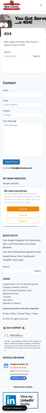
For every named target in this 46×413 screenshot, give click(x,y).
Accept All (23, 209)
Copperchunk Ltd (19, 364)
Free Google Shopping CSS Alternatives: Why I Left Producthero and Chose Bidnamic (22, 244)
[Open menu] (41, 5)
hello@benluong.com (21, 168)
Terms (35, 313)
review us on (17, 378)
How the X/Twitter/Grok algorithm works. (22, 252)
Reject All (23, 221)
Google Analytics (11, 183)
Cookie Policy (24, 313)
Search (7, 52)
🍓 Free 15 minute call (13, 408)
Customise (23, 215)
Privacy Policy (9, 313)
